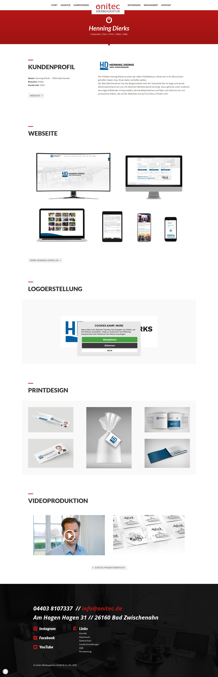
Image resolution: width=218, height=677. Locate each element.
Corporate (95, 34)
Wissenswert (151, 5)
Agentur (65, 5)
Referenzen (134, 5)
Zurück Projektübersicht (110, 567)
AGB (81, 648)
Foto (104, 34)
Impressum (84, 637)
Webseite (35, 95)
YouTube (46, 647)
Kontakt (166, 5)
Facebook (47, 637)
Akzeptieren (109, 339)
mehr (109, 350)
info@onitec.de (102, 608)
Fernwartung (85, 651)
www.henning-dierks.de (44, 260)
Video (118, 34)
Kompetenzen (81, 5)
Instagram (47, 628)
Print (111, 34)
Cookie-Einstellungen (89, 644)
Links (83, 628)
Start (54, 5)
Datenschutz (85, 640)
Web (125, 34)
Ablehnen (109, 345)
